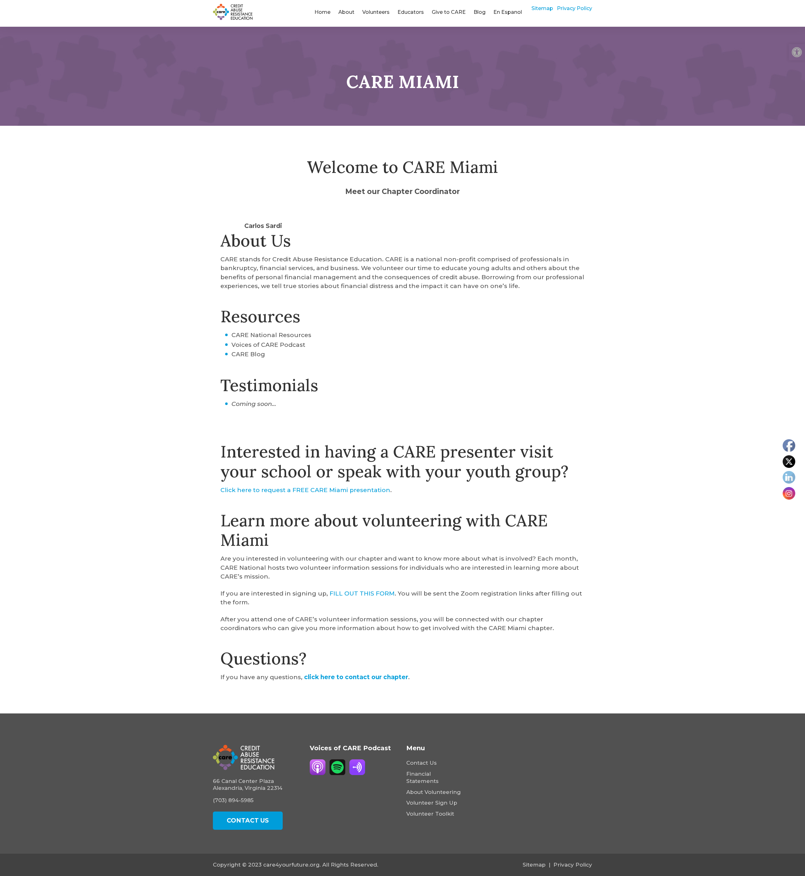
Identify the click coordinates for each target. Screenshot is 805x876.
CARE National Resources (271, 335)
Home (322, 12)
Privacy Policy (574, 8)
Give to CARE (449, 12)
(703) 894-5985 (233, 800)
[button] (797, 52)
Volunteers (376, 12)
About (346, 12)
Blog (480, 12)
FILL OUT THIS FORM (362, 593)
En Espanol (507, 12)
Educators (410, 12)
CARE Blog (248, 354)
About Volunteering (433, 792)
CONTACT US (248, 820)
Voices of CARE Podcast (268, 344)
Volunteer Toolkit (430, 814)
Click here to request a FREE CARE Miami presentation (305, 490)
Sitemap (542, 8)
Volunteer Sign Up (431, 803)
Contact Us (421, 763)
